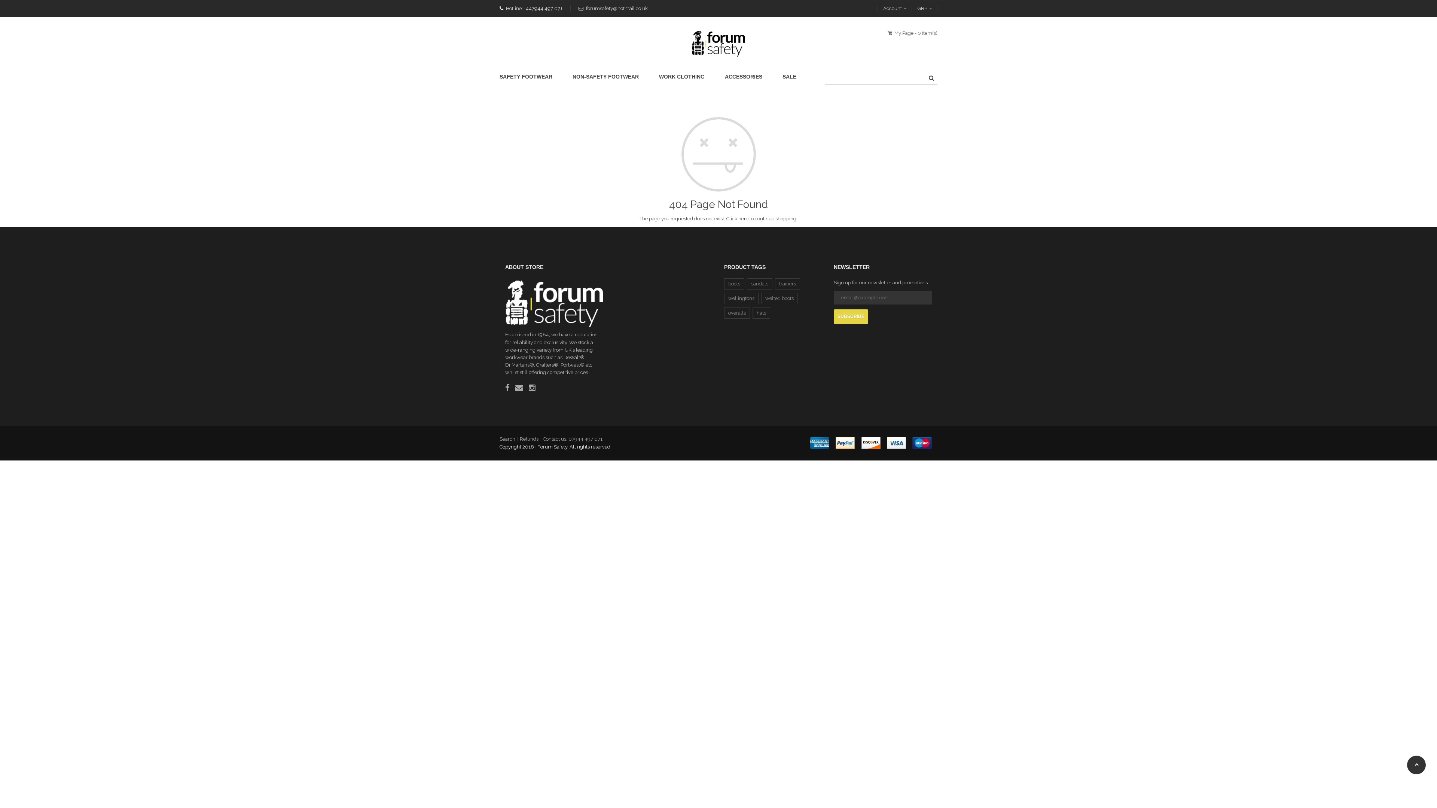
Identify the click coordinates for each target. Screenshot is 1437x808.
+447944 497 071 (543, 8)
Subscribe (851, 316)
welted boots (779, 298)
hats (761, 313)
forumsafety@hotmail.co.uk (617, 8)
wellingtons (741, 298)
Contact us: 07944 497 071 (572, 439)
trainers (787, 284)
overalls (737, 313)
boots (734, 284)
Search (507, 439)
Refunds (529, 439)
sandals (759, 284)
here (743, 218)
